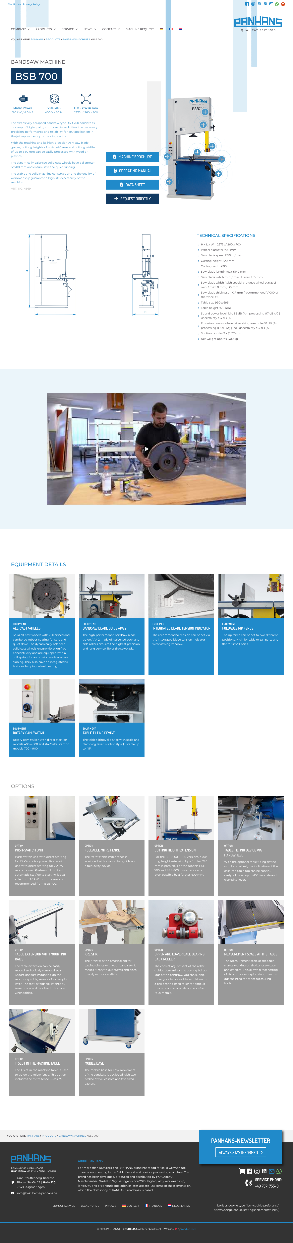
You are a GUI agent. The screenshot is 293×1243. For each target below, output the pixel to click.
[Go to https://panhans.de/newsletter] (271, 4)
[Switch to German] (161, 29)
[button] (205, 112)
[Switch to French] (171, 29)
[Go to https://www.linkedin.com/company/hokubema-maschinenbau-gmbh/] (265, 4)
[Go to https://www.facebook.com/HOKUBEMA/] (247, 4)
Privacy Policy (31, 4)
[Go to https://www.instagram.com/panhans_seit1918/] (253, 4)
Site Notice (14, 4)
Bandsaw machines (76, 39)
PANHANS (37, 39)
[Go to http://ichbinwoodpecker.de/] (283, 4)
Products (53, 39)
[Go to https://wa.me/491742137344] (277, 4)
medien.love (188, 1228)
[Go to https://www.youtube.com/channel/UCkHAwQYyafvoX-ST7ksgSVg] (259, 4)
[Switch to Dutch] (180, 29)
